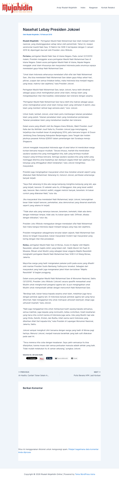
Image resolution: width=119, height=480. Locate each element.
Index (83, 7)
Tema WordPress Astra (85, 474)
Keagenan (93, 7)
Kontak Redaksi (108, 7)
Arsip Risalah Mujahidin (67, 7)
